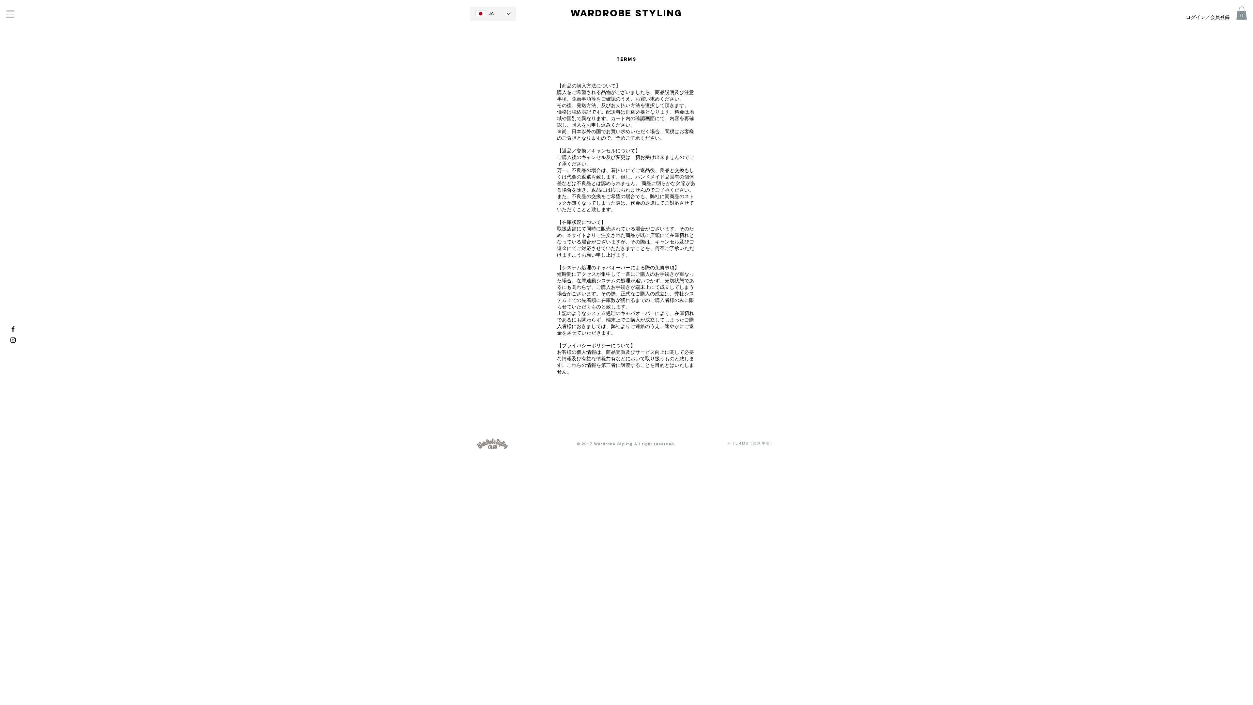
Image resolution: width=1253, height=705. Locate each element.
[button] (10, 14)
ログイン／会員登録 (1208, 18)
